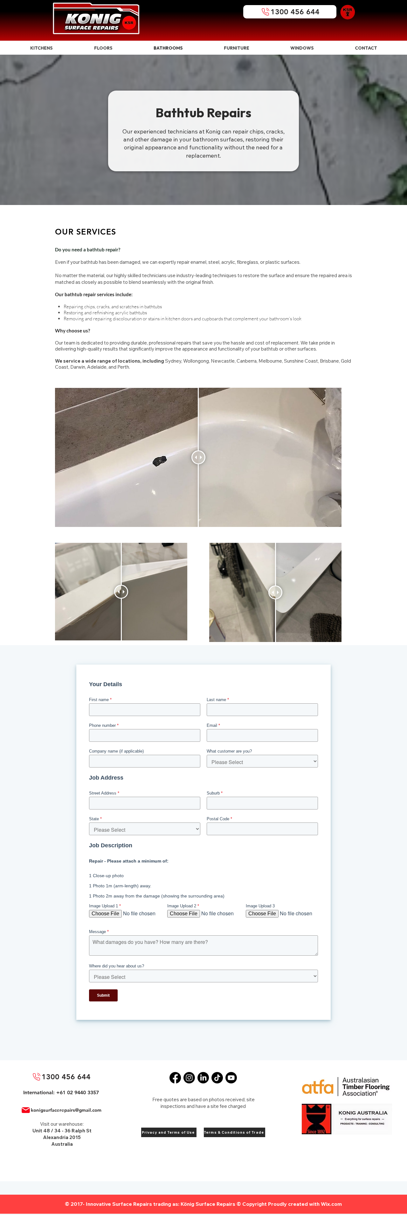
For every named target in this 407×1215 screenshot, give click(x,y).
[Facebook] (175, 1077)
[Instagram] (189, 1077)
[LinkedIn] (203, 1077)
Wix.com (331, 1204)
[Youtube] (231, 1077)
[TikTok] (217, 1077)
